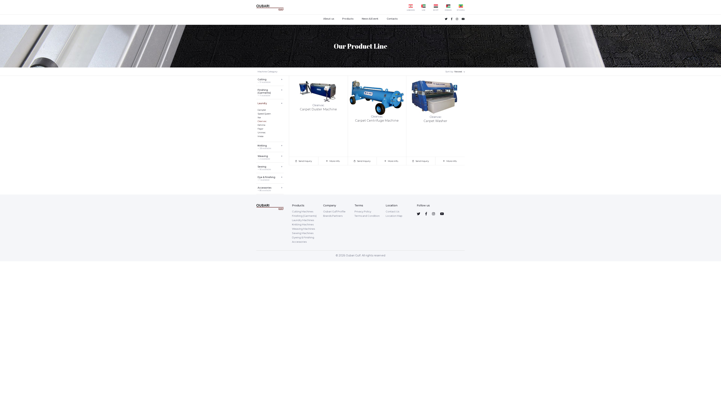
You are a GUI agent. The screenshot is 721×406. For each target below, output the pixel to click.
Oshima (261, 125)
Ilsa (259, 117)
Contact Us (392, 211)
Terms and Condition (367, 215)
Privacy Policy (362, 211)
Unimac (262, 132)
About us (328, 18)
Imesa (260, 136)
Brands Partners (332, 215)
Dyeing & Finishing (303, 237)
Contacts (392, 18)
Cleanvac (262, 121)
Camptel (262, 110)
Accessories (299, 241)
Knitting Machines (303, 224)
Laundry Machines (303, 220)
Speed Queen (264, 113)
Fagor (260, 128)
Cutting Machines (302, 211)
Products (347, 18)
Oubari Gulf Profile (334, 211)
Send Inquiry (305, 161)
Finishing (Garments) (304, 215)
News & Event (370, 18)
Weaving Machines (303, 228)
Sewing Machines (302, 233)
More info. (335, 161)
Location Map (394, 215)
